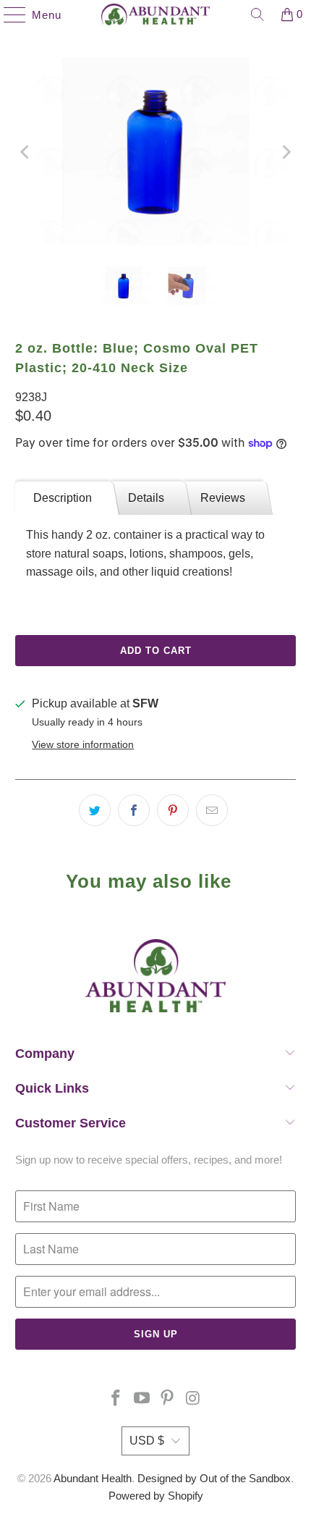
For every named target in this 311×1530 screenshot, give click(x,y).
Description (62, 498)
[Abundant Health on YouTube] (142, 1399)
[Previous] (26, 151)
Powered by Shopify (155, 1495)
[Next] (285, 151)
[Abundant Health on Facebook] (116, 1399)
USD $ (146, 1440)
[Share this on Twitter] (95, 810)
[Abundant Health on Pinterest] (168, 1399)
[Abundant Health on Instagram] (194, 1399)
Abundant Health (93, 1478)
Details (146, 498)
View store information (83, 744)
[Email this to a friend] (212, 810)
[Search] (257, 14)
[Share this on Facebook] (134, 810)
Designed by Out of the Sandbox (214, 1478)
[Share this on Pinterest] (173, 810)
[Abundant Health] (156, 14)
